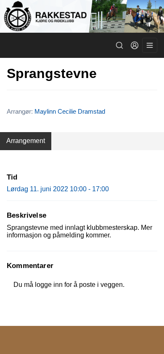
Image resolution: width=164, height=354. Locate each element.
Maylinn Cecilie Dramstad (69, 111)
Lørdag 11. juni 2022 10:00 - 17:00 (58, 189)
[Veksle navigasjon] (149, 45)
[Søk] (119, 45)
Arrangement (25, 140)
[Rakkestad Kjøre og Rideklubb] (82, 16)
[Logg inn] (134, 45)
